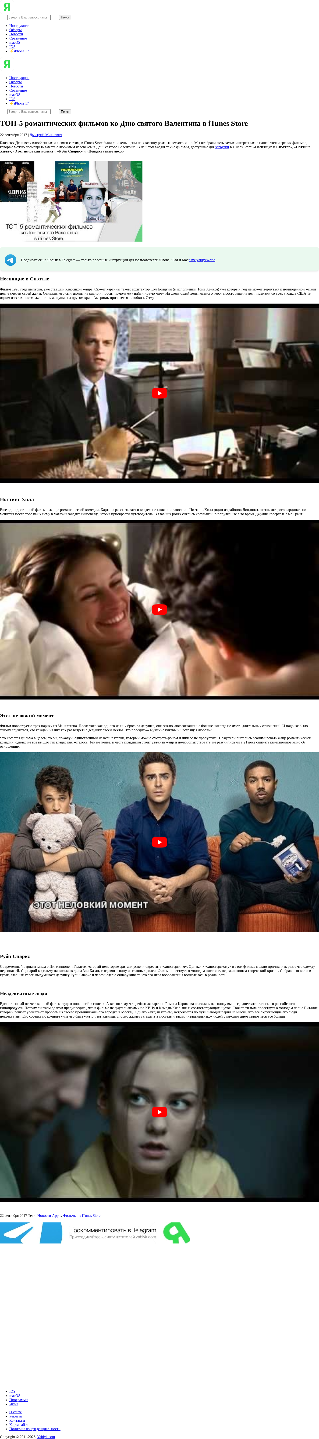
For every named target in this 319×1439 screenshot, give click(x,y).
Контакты (17, 1420)
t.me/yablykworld (202, 260)
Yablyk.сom (46, 1437)
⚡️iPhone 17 (19, 51)
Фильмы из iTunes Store (81, 1216)
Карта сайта (18, 1425)
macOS (14, 42)
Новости (16, 34)
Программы (18, 1400)
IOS (12, 47)
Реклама (15, 1416)
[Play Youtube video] (159, 393)
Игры (13, 1404)
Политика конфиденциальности (34, 1429)
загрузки (222, 147)
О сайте (15, 1412)
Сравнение (18, 38)
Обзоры (15, 30)
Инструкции (19, 26)
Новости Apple (49, 1216)
